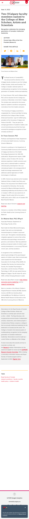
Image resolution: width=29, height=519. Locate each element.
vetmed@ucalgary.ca (14, 502)
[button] (6, 50)
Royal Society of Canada (8, 377)
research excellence (6, 379)
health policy (4, 381)
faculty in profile (18, 379)
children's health (14, 381)
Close (25, 508)
